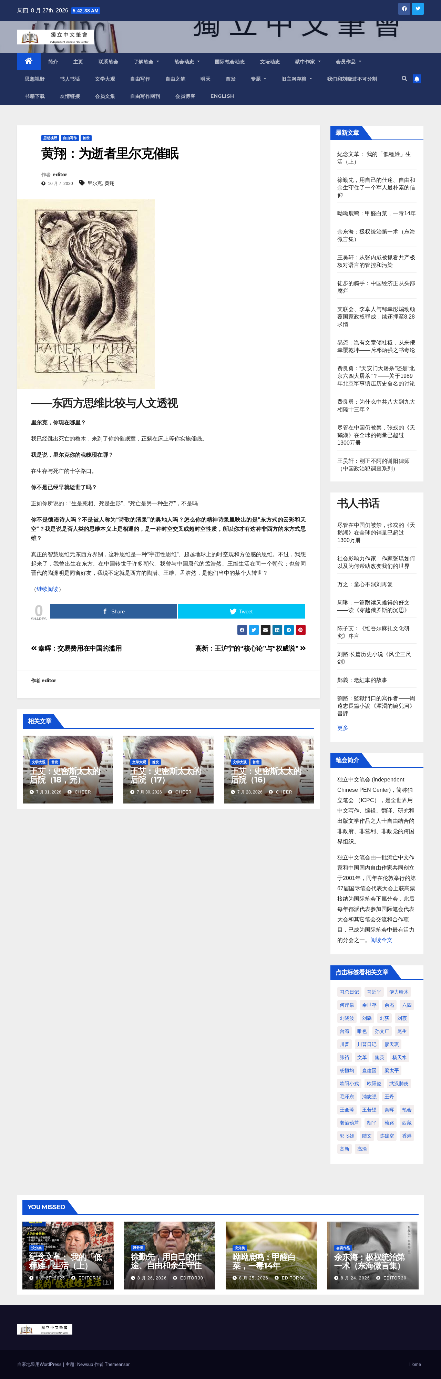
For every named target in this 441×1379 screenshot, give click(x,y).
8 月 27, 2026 (50, 1278)
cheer (82, 792)
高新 (344, 1149)
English (222, 96)
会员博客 (185, 96)
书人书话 (70, 79)
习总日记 (349, 992)
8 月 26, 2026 (152, 1278)
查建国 (369, 1070)
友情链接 (70, 96)
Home (415, 1364)
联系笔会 (109, 62)
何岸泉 (347, 1005)
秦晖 (389, 1109)
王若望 (369, 1109)
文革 (362, 1057)
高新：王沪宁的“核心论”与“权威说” (247, 648)
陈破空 (387, 1136)
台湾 (344, 1031)
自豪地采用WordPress (40, 1364)
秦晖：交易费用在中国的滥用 (79, 648)
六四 (407, 1005)
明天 (206, 79)
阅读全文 (381, 940)
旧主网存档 (294, 79)
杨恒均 (347, 1070)
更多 (342, 728)
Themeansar (117, 1364)
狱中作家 (306, 62)
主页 (78, 62)
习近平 (374, 992)
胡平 (372, 1123)
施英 (379, 1057)
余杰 (389, 1005)
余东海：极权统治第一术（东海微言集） (369, 1261)
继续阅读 (48, 589)
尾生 (402, 1031)
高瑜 (362, 1149)
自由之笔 (175, 79)
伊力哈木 (399, 992)
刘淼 (367, 1018)
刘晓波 (347, 1018)
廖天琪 (391, 1044)
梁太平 (391, 1070)
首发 (231, 79)
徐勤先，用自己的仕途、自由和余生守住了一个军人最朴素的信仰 (376, 187)
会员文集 (105, 96)
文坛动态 (270, 62)
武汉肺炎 (399, 1083)
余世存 (369, 1005)
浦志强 (369, 1096)
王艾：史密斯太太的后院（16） (266, 775)
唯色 (362, 1031)
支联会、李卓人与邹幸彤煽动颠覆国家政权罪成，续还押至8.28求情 (376, 316)
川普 (344, 1044)
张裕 (344, 1057)
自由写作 (140, 79)
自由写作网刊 (145, 96)
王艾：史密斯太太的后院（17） (165, 775)
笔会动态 (185, 62)
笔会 (407, 1109)
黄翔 (109, 183)
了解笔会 (144, 62)
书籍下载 (35, 96)
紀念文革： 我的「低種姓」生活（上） (65, 1261)
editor (59, 175)
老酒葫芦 (349, 1123)
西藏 (407, 1123)
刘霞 (402, 1018)
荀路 (389, 1123)
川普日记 (367, 1044)
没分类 (36, 1248)
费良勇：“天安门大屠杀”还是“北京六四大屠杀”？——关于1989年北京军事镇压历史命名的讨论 (376, 375)
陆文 (367, 1136)
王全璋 (347, 1109)
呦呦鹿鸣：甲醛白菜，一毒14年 (376, 213)
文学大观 (105, 79)
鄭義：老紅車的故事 (362, 680)
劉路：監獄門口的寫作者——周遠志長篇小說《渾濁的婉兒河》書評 (376, 705)
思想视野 (35, 79)
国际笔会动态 (230, 62)
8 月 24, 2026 (355, 1278)
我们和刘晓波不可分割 (352, 79)
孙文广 (382, 1031)
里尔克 (95, 183)
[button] (404, 79)
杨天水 (399, 1057)
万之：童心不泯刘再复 (365, 584)
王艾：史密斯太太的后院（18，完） (65, 775)
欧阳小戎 (349, 1083)
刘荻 (384, 1018)
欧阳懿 (374, 1083)
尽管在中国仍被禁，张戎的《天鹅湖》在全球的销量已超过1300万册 (376, 435)
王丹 (389, 1096)
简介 (53, 62)
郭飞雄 (347, 1136)
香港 (407, 1136)
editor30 (89, 1278)
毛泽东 (347, 1096)
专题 (257, 79)
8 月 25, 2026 (253, 1278)
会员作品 (347, 62)
